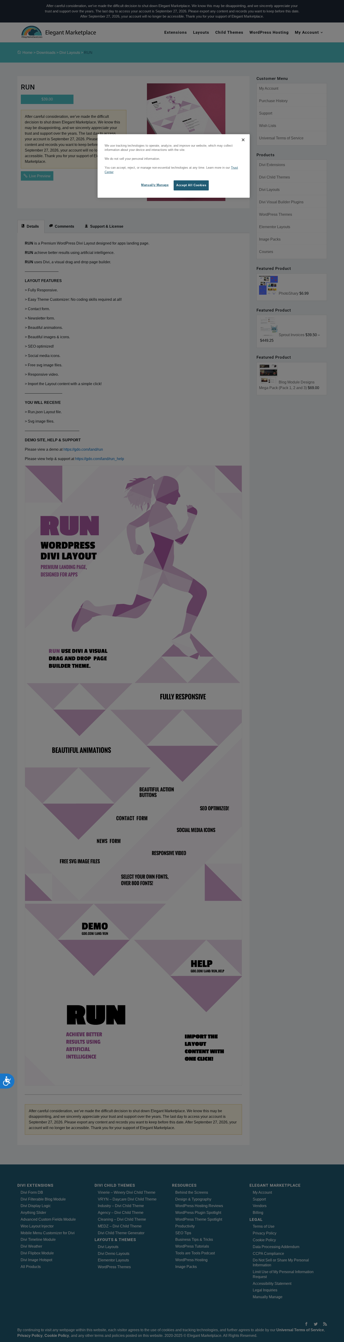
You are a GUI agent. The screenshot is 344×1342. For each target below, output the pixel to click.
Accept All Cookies (191, 185)
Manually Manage (154, 185)
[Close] (243, 140)
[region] (174, 166)
